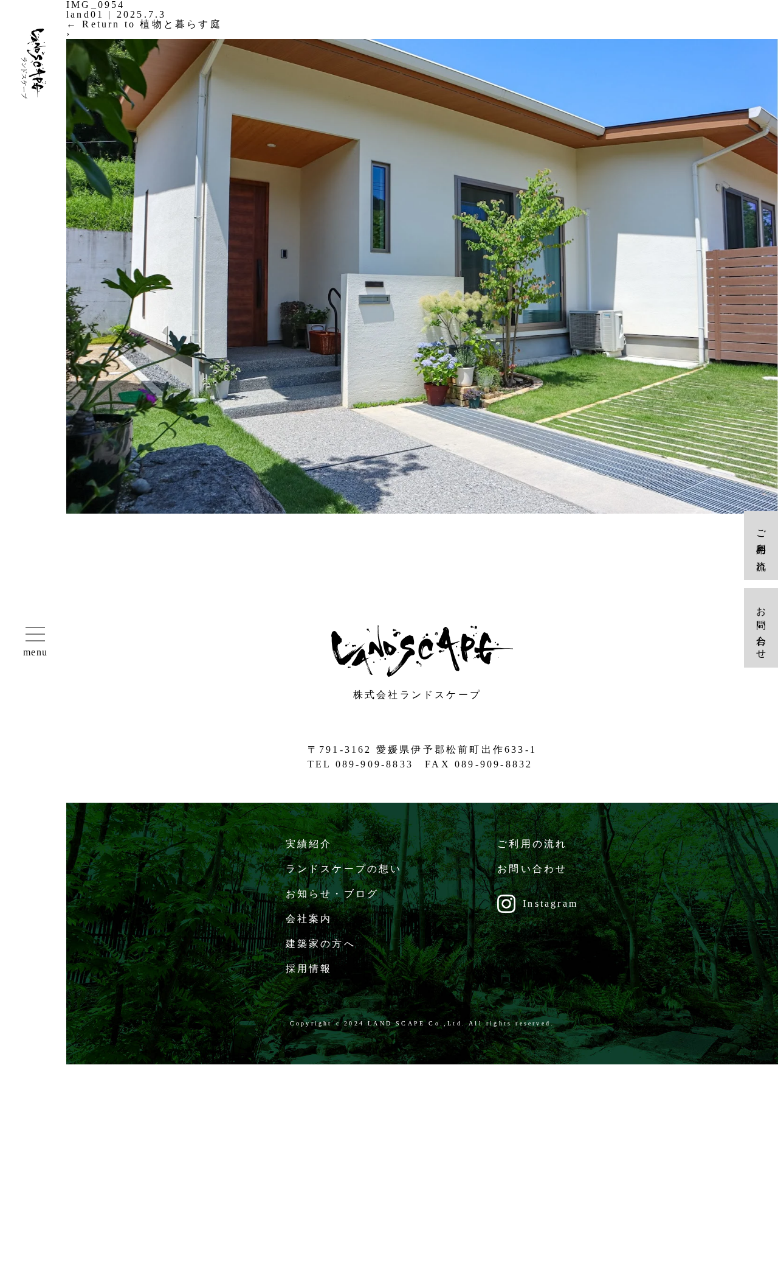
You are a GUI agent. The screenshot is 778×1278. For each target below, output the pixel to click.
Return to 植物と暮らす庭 (144, 24)
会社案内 (309, 918)
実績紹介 (309, 844)
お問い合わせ (532, 869)
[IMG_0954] (422, 510)
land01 (85, 14)
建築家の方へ (321, 943)
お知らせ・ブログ (332, 894)
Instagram (550, 903)
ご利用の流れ (532, 844)
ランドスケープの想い (344, 869)
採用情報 (309, 968)
